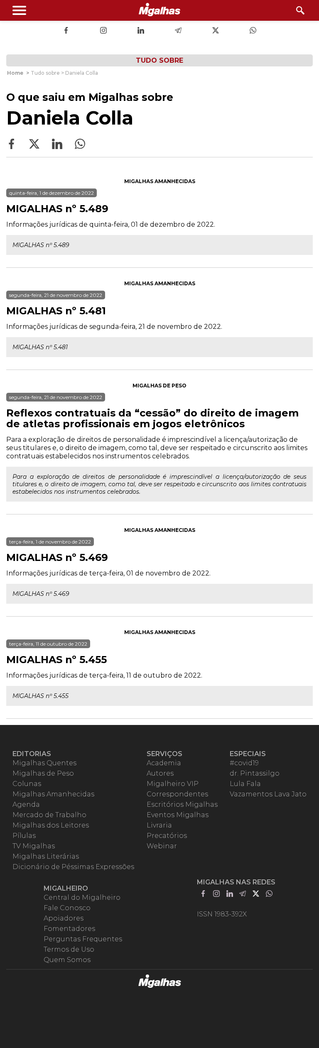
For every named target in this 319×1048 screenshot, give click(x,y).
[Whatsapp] (253, 31)
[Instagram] (103, 31)
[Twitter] (215, 31)
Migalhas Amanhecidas (159, 181)
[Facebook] (66, 31)
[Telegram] (178, 31)
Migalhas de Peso (159, 385)
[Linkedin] (141, 31)
